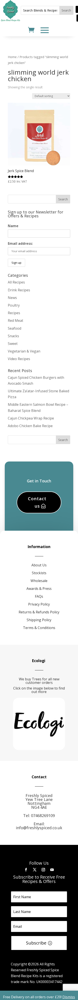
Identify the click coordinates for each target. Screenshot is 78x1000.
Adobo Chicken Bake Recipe (30, 425)
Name (13, 225)
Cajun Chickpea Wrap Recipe (31, 418)
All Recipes (16, 282)
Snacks (13, 336)
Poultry (14, 305)
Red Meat (15, 320)
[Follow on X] (34, 869)
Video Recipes (19, 358)
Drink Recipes (19, 290)
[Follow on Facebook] (26, 869)
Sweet (13, 343)
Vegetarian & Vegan (24, 351)
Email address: (20, 243)
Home (12, 57)
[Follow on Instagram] (43, 869)
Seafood (14, 328)
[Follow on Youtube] (52, 869)
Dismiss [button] (68, 997)
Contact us (37, 502)
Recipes (14, 312)
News (12, 297)
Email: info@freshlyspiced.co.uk (39, 825)
